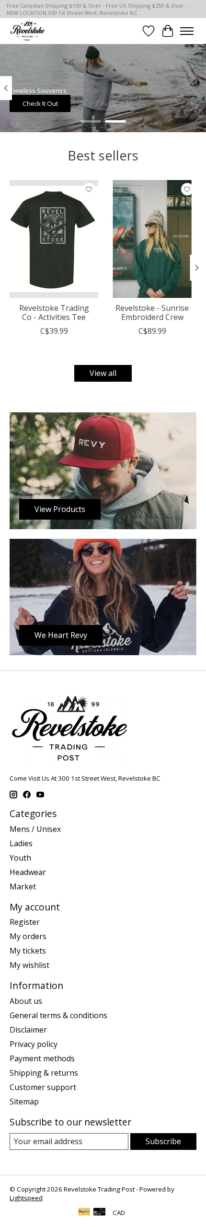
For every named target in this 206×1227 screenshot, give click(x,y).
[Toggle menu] (186, 31)
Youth (20, 857)
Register (25, 922)
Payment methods (42, 1058)
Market (23, 886)
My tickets (28, 950)
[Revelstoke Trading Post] (27, 31)
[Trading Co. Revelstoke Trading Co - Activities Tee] (54, 239)
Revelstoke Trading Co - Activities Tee (54, 312)
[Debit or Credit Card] (99, 1212)
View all (103, 373)
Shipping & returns (44, 1073)
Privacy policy (33, 1044)
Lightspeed (26, 1197)
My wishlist (29, 965)
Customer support (43, 1087)
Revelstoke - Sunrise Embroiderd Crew (152, 312)
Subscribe (163, 1141)
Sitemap (24, 1101)
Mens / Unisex (35, 829)
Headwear (28, 872)
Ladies (21, 843)
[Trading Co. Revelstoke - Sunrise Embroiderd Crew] (152, 239)
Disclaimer (28, 1029)
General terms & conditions (58, 1015)
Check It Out (40, 103)
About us (26, 1001)
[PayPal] (84, 1212)
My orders (28, 936)
